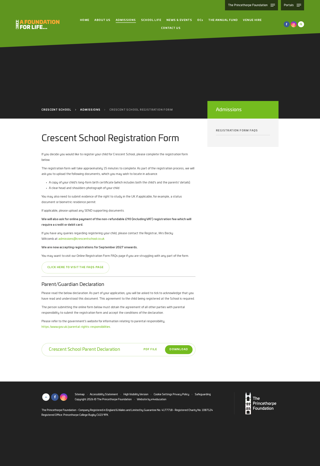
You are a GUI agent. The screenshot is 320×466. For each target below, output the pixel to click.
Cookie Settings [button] (163, 394)
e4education (158, 399)
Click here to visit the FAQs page (75, 267)
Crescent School (56, 110)
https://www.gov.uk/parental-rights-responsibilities (75, 326)
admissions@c (68, 238)
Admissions (90, 110)
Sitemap (80, 394)
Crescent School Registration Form (141, 110)
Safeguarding (203, 394)
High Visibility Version (136, 394)
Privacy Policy (181, 394)
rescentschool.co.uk (91, 238)
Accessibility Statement (104, 394)
